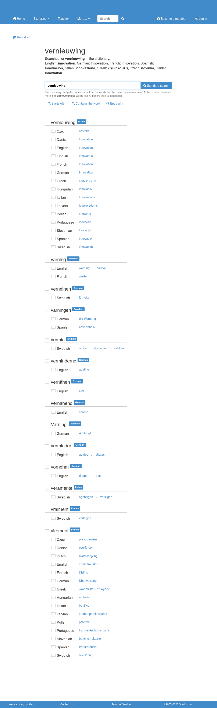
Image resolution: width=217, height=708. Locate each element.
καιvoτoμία (87, 180)
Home (20, 18)
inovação (85, 222)
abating (84, 369)
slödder (119, 348)
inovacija (85, 230)
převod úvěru (88, 539)
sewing (83, 412)
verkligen (106, 497)
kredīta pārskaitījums (93, 613)
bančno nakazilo (90, 638)
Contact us (66, 704)
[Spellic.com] (31, 7)
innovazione (87, 197)
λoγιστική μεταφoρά (95, 589)
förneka (84, 297)
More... (82, 18)
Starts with (58, 103)
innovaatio (86, 156)
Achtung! (85, 433)
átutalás (84, 597)
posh (99, 475)
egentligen (86, 497)
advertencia (87, 327)
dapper (84, 475)
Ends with (116, 103)
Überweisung (88, 580)
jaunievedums (88, 205)
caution (102, 268)
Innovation (86, 172)
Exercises (40, 18)
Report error (24, 37)
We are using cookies (21, 704)
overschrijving (88, 556)
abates (100, 454)
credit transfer (88, 564)
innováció (85, 189)
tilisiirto (83, 572)
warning (84, 268)
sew (81, 390)
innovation (86, 139)
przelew (84, 622)
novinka (84, 131)
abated (83, 454)
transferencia (88, 647)
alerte (83, 276)
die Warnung (87, 318)
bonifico (84, 605)
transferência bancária (94, 630)
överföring (86, 655)
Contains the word (87, 103)
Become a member (173, 18)
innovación (86, 238)
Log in (202, 18)
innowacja (85, 213)
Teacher (63, 18)
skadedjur (100, 348)
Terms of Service (121, 704)
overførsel (85, 547)
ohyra (83, 348)
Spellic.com (185, 704)
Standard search (157, 85)
